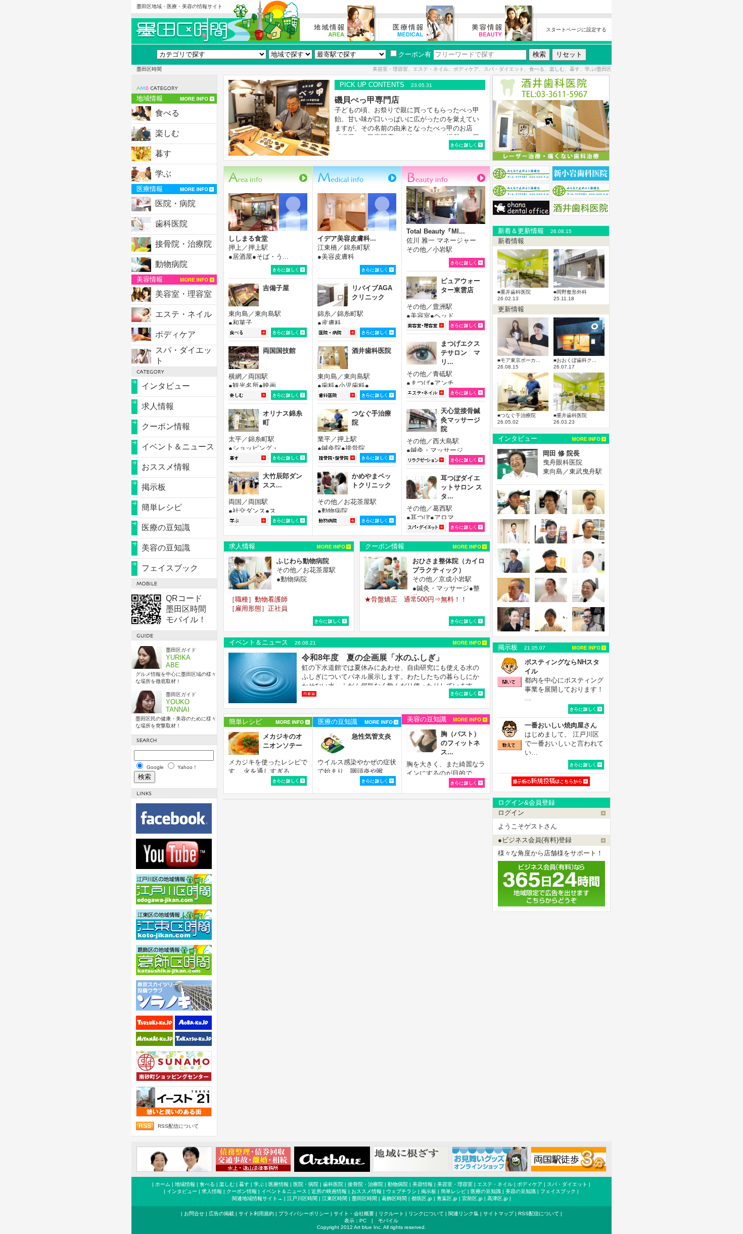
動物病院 (171, 264)
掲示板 (154, 487)
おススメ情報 (166, 467)
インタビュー (166, 386)
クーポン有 (414, 54)
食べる (167, 113)
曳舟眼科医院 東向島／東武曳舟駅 (572, 462)
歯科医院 (171, 223)
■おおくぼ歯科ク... (574, 360)
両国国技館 (279, 350)
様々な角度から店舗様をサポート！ (550, 853)
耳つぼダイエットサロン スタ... (461, 487)
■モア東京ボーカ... (518, 360)
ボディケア (175, 334)
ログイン (511, 812)
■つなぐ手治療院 (516, 415)
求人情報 (158, 406)
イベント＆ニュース (178, 446)
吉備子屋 (276, 288)
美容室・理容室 (183, 294)
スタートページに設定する (576, 29)
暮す (163, 153)
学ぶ (163, 173)
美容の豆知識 (166, 547)
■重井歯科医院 (514, 292)
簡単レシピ (162, 507)
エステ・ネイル (183, 314)
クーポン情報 (166, 426)
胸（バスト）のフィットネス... (460, 743)
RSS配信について (178, 1126)
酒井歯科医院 (371, 350)
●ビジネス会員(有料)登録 (535, 840)
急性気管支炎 (371, 736)
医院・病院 (175, 203)
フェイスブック (170, 568)
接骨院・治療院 (183, 244)
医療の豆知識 (166, 527)
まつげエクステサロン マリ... (460, 352)
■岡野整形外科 (570, 292)
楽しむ (167, 133)
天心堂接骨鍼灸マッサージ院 (460, 420)
